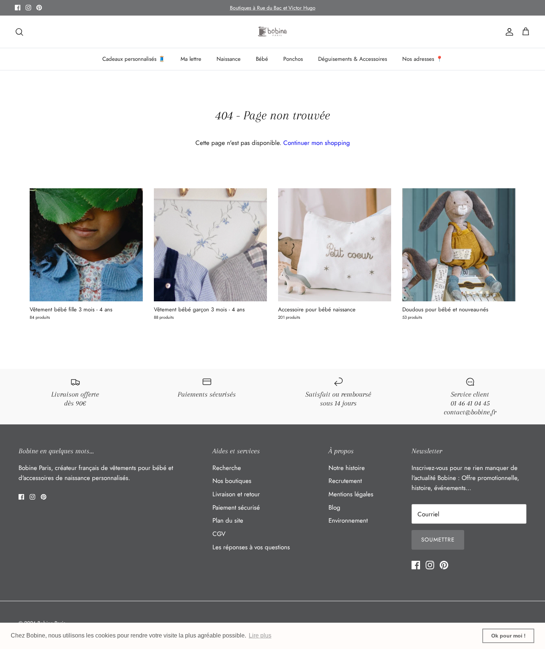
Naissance (229, 59)
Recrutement (345, 480)
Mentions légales (350, 494)
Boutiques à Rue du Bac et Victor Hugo (273, 7)
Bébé (262, 59)
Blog (334, 507)
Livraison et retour (236, 494)
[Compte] (508, 31)
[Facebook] (17, 7)
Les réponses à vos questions (251, 547)
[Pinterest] (39, 7)
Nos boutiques (231, 480)
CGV (218, 533)
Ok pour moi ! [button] (508, 636)
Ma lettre (191, 59)
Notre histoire (346, 467)
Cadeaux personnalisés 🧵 (133, 59)
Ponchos (293, 59)
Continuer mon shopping (316, 142)
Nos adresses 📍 (422, 59)
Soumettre (438, 540)
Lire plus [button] (260, 635)
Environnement (348, 520)
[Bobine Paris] (272, 32)
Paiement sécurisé (236, 507)
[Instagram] (28, 7)
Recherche (226, 467)
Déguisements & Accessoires (352, 59)
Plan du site (227, 520)
